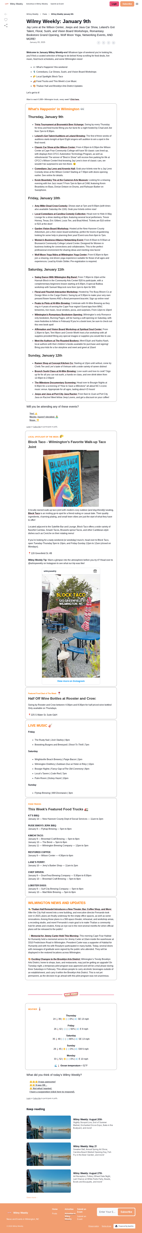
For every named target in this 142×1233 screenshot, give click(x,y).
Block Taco (34, 513)
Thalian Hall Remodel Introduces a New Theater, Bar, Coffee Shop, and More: (71, 909)
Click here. (74, 99)
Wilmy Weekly (32, 14)
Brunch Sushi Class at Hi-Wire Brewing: (55, 371)
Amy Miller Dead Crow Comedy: (52, 206)
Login (114, 4)
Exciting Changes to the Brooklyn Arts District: (56, 959)
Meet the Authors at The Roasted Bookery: (57, 341)
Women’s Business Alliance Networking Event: (59, 240)
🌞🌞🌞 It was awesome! (43, 1082)
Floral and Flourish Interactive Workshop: (56, 292)
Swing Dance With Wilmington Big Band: (56, 277)
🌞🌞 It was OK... (38, 1085)
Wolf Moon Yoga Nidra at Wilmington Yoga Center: (61, 255)
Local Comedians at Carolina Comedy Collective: (60, 214)
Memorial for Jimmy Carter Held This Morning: (55, 936)
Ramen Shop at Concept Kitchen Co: (54, 363)
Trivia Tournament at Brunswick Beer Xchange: (59, 124)
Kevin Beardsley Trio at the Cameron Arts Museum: (61, 180)
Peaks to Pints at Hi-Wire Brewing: (52, 303)
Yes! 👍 (33, 413)
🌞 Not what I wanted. (41, 1088)
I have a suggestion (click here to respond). (52, 1092)
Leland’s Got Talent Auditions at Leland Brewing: (60, 136)
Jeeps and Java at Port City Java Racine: (56, 394)
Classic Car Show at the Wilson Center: (55, 147)
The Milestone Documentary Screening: (55, 382)
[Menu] (137, 3)
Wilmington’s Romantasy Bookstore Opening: (59, 314)
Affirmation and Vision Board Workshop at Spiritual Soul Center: (68, 329)
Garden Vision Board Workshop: (52, 228)
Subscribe (127, 4)
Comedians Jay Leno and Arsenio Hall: (55, 168)
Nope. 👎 (34, 420)
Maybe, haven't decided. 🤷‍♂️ (44, 417)
